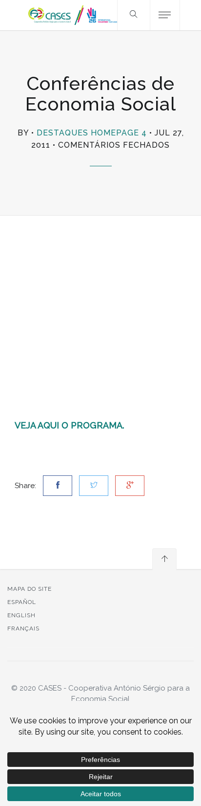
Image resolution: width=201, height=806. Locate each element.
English (21, 615)
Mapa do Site (29, 588)
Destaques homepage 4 (92, 132)
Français (23, 628)
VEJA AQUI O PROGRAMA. (69, 425)
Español (21, 602)
